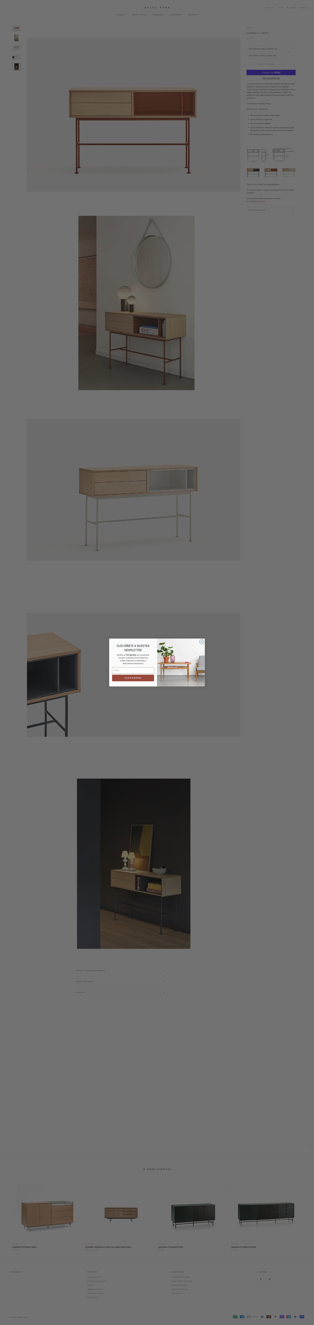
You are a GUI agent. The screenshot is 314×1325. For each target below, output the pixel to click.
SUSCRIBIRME (133, 678)
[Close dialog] (202, 642)
